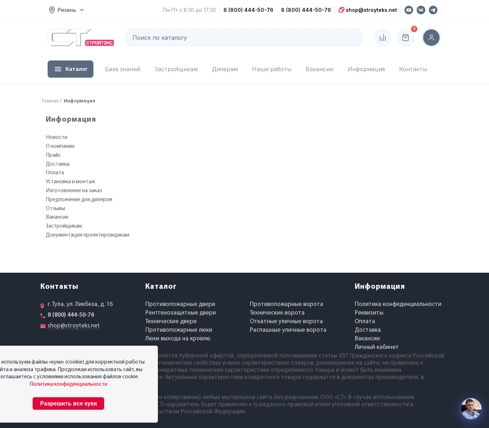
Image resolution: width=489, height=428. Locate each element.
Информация (366, 69)
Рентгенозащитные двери (180, 313)
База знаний (122, 69)
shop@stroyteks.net (370, 10)
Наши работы (271, 69)
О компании (60, 146)
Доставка (57, 164)
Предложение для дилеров (79, 200)
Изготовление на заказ (74, 191)
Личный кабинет (377, 347)
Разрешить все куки (68, 403)
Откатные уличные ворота (286, 321)
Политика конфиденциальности (398, 304)
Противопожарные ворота (286, 304)
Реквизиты (369, 313)
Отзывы (55, 208)
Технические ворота (277, 313)
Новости (56, 137)
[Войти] (431, 37)
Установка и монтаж (70, 182)
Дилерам (225, 69)
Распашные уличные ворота (288, 330)
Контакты (413, 69)
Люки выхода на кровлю (177, 339)
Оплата (55, 173)
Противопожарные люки (178, 330)
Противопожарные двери (180, 304)
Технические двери (171, 321)
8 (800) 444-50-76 (248, 10)
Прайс (53, 155)
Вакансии (319, 69)
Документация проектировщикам (87, 235)
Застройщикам (176, 69)
